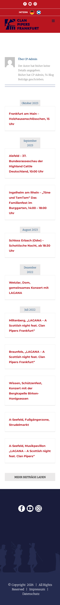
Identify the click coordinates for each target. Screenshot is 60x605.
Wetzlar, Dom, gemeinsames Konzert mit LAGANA (29, 288)
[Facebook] (21, 508)
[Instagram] (38, 508)
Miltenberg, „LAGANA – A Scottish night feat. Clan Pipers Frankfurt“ (28, 326)
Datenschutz (31, 594)
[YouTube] (30, 508)
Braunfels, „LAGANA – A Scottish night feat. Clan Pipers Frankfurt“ (27, 357)
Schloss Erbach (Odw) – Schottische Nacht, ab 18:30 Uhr (29, 246)
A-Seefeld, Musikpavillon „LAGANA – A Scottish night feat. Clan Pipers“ (30, 451)
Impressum (37, 589)
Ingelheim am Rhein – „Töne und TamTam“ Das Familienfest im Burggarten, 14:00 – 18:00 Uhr (29, 203)
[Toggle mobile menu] (53, 21)
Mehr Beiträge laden (30, 477)
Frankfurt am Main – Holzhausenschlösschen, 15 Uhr (29, 119)
